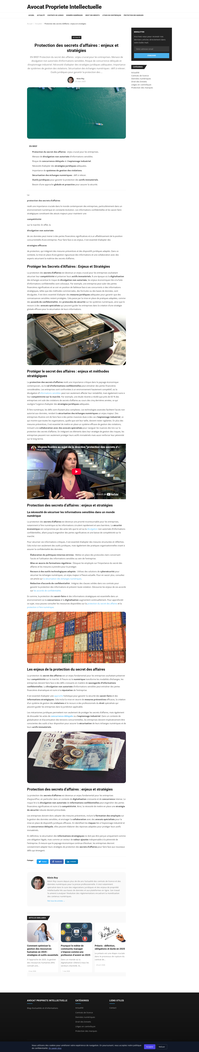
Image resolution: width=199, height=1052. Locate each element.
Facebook (58, 862)
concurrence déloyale (62, 716)
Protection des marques (133, 15)
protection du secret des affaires (102, 603)
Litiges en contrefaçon (111, 15)
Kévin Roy (52, 877)
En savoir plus (55, 1048)
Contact (112, 1008)
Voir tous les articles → (56, 901)
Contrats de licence (55, 15)
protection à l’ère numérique (40, 607)
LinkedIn (73, 862)
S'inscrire (151, 56)
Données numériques (74, 15)
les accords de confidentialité (47, 590)
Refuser (162, 1047)
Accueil (31, 15)
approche (58, 695)
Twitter (44, 862)
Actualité (41, 15)
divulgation (92, 529)
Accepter (149, 1047)
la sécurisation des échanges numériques (62, 578)
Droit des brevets (92, 15)
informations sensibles (50, 393)
